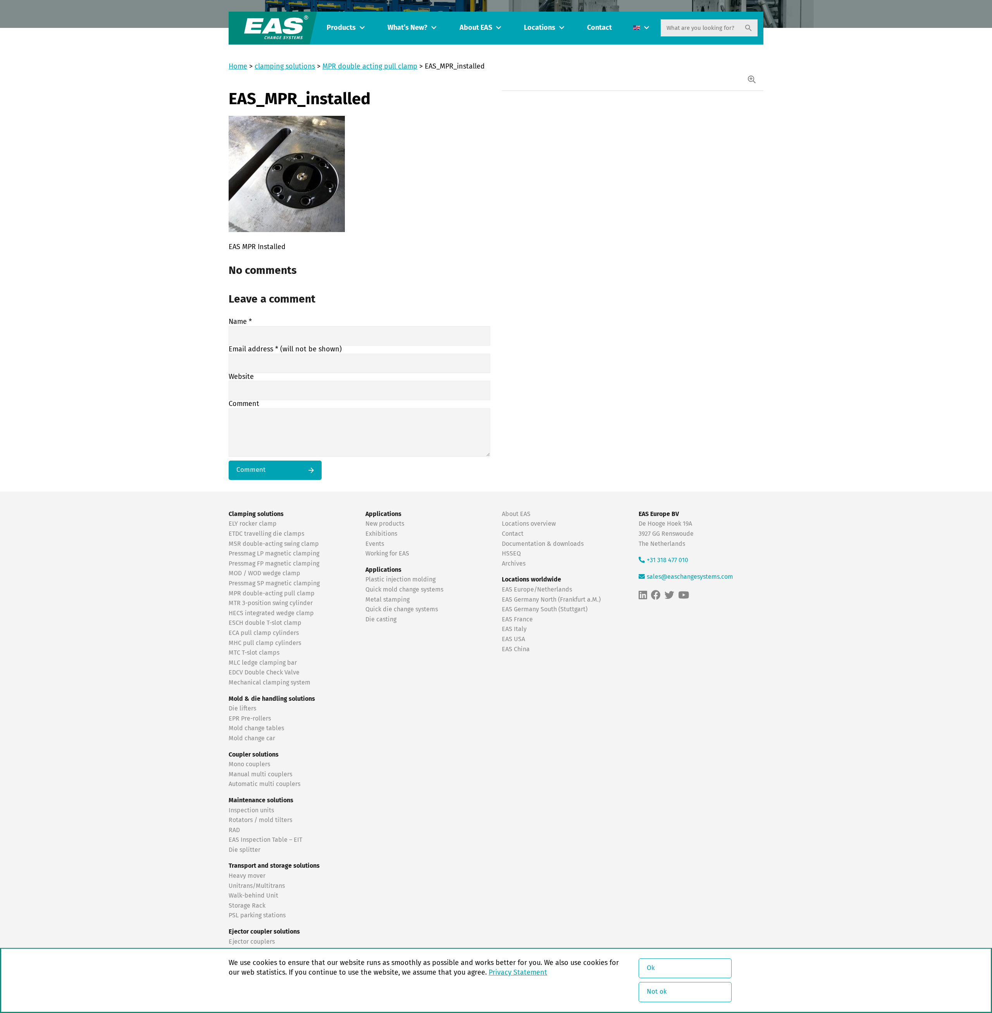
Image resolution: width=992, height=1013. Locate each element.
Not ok (657, 992)
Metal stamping (387, 600)
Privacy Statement (518, 972)
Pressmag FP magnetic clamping (274, 564)
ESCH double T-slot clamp (265, 623)
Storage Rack (247, 906)
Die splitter (244, 850)
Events (375, 544)
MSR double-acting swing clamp (274, 544)
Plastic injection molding (400, 579)
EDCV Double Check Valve (264, 672)
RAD (234, 830)
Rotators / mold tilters (260, 820)
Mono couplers (249, 764)
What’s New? (407, 27)
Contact (599, 27)
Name (240, 321)
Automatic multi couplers (264, 784)
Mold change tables (256, 728)
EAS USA (513, 639)
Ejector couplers (252, 942)
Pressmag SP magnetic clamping (274, 583)
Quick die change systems (401, 609)
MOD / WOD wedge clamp (264, 573)
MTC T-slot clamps (254, 653)
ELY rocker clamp (253, 524)
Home (238, 66)
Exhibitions (381, 534)
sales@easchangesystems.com (690, 577)
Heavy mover (248, 876)
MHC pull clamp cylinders (265, 643)
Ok (651, 968)
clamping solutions (285, 66)
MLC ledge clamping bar (263, 663)
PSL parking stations (257, 915)
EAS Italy (514, 629)
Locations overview (529, 524)
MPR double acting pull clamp (369, 66)
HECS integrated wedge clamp (271, 613)
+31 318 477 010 (667, 560)
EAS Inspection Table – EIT (265, 840)
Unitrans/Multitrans (257, 886)
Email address (285, 349)
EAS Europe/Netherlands (537, 589)
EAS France (517, 619)
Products (341, 27)
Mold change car (252, 738)
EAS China (516, 649)
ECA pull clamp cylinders (264, 633)
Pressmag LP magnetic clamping (274, 553)
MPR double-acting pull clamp (272, 593)
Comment (244, 404)
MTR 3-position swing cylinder (271, 603)
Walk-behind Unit (253, 896)
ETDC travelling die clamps (266, 534)
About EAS (476, 27)
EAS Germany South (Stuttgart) (544, 609)
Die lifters (242, 708)
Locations (539, 27)
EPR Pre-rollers (250, 718)
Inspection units (251, 810)
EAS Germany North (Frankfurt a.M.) (551, 600)
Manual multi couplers (260, 774)
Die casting (380, 619)
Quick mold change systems (404, 589)
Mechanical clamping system (269, 682)
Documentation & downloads (543, 544)
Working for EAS (387, 553)
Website (241, 376)
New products (385, 524)
